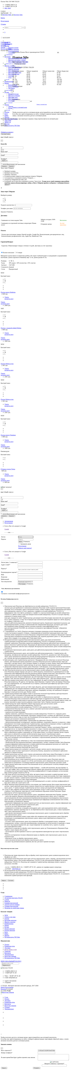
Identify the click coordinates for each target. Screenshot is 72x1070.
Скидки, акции (5, 42)
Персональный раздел (11, 961)
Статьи (6, 899)
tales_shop (7, 8)
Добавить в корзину (7, 132)
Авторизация (8, 521)
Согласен (10, 880)
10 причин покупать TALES (13, 898)
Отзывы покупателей (11, 906)
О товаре (19, 252)
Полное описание (8, 252)
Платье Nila (4, 144)
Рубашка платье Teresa (8, 469)
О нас (6, 997)
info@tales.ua (16, 869)
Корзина (3, 989)
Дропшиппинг (9, 954)
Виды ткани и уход (10, 949)
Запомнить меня (25, 544)
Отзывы (3, 24)
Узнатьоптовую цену (9, 298)
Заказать (11, 166)
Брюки (6, 925)
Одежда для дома (9, 917)
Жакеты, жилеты (9, 922)
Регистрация (5, 21)
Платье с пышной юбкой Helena (11, 328)
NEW (6, 915)
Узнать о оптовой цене (42, 104)
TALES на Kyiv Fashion (12, 904)
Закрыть (4, 880)
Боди (6, 932)
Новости (7, 901)
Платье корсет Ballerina (8, 292)
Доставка (7, 948)
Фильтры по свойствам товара (14, 908)
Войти (3, 18)
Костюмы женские (10, 920)
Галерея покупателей (11, 903)
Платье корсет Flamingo (8, 435)
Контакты (7, 953)
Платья (6, 918)
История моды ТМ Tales (12, 937)
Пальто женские (9, 929)
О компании (8, 896)
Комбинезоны (8, 923)
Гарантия (7, 951)
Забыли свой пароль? (25, 548)
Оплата (6, 944)
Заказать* (11, 516)
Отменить (4, 166)
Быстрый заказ (6, 134)
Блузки (6, 927)
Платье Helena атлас (7, 363)
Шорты (6, 935)
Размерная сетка (20, 64)
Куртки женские (9, 930)
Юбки (6, 934)
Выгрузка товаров (10, 956)
